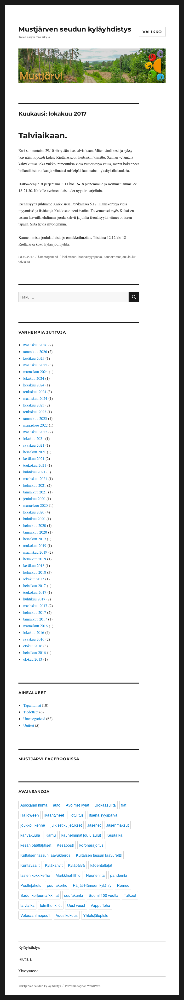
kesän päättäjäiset (35, 845)
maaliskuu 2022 (35, 431)
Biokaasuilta (105, 805)
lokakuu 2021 (33, 438)
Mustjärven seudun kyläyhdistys (74, 29)
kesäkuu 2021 (33, 458)
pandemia (118, 875)
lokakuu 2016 (33, 632)
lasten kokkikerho (35, 875)
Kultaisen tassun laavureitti (99, 855)
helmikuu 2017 (34, 612)
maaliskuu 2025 (35, 364)
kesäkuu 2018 (33, 565)
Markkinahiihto (68, 875)
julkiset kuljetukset (66, 825)
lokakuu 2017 (33, 578)
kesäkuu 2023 (33, 404)
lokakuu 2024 (33, 378)
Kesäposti (65, 845)
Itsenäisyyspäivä (90, 256)
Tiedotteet (30, 711)
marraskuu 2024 (35, 371)
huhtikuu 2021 (34, 471)
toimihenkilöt (51, 905)
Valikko (152, 32)
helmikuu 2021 (34, 485)
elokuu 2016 (32, 645)
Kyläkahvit (54, 865)
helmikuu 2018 (34, 572)
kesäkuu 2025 (33, 358)
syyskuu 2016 (33, 639)
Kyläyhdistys (29, 947)
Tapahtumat (32, 705)
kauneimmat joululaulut (120, 256)
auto (56, 805)
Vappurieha (100, 905)
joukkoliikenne (32, 825)
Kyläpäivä (76, 865)
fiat (123, 805)
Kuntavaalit (30, 865)
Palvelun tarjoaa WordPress (82, 986)
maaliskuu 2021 (35, 478)
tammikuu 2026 (35, 351)
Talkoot (130, 895)
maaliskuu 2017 (35, 605)
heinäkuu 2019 (34, 538)
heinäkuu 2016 (34, 652)
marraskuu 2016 (35, 625)
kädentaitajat (101, 865)
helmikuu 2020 (34, 525)
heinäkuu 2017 (34, 585)
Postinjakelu (30, 885)
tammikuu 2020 (35, 532)
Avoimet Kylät (77, 805)
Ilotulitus (76, 815)
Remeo (123, 885)
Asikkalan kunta (33, 805)
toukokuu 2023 (34, 411)
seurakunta (73, 895)
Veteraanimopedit (35, 915)
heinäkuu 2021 (34, 451)
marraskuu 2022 (35, 425)
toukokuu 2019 (34, 545)
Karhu (51, 835)
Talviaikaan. (42, 135)
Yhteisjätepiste (95, 915)
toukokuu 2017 (34, 592)
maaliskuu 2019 (35, 552)
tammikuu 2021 (35, 491)
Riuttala (25, 959)
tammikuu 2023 (35, 418)
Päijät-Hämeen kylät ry (92, 885)
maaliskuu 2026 (35, 344)
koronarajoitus (91, 845)
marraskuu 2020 (35, 505)
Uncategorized (48, 256)
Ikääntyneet (54, 815)
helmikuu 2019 (34, 558)
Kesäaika (114, 835)
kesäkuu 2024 (33, 384)
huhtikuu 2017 (34, 598)
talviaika (24, 261)
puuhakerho (57, 885)
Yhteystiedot (29, 970)
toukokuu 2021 (34, 465)
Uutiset (28, 725)
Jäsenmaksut (117, 825)
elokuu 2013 (32, 659)
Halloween (69, 256)
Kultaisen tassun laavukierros (45, 855)
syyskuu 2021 (33, 445)
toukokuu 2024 (34, 391)
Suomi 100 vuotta (103, 895)
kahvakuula (30, 835)
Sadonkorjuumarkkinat (39, 895)
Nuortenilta (95, 875)
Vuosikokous (67, 915)
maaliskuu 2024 (35, 398)
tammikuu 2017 (35, 618)
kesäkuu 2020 (33, 511)
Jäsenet (94, 825)
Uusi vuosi (76, 905)
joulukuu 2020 (34, 498)
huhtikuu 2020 (34, 518)
